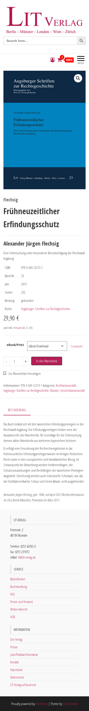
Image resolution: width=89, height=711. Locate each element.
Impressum (16, 669)
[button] (78, 78)
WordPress (42, 703)
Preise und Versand (21, 601)
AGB (12, 616)
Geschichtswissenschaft (72, 390)
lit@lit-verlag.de (27, 557)
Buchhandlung (18, 586)
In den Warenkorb (46, 361)
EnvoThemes (70, 703)
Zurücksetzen (77, 346)
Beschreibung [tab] (17, 410)
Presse (14, 647)
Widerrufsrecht (18, 609)
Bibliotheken (17, 579)
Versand (17, 328)
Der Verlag (16, 639)
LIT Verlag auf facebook (23, 684)
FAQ (12, 594)
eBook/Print (15, 344)
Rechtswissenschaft (66, 385)
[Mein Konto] (52, 60)
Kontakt (14, 662)
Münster (54, 390)
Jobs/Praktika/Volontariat (24, 654)
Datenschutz (17, 677)
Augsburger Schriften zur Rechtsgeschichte (45, 308)
